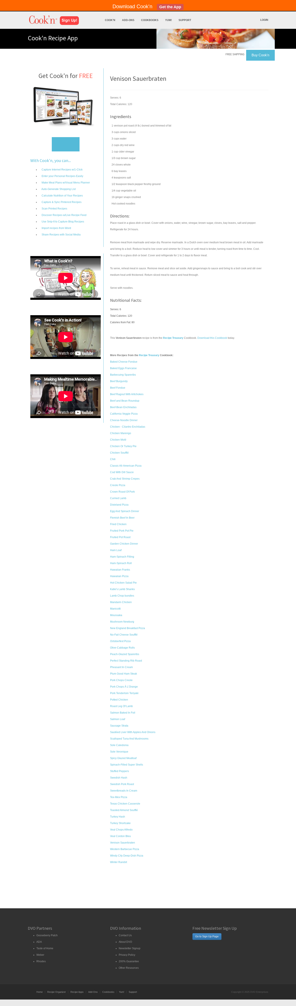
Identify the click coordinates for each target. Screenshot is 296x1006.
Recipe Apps (77, 992)
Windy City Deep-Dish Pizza (126, 855)
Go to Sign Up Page (207, 936)
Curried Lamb (118, 498)
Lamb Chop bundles (122, 595)
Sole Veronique (119, 751)
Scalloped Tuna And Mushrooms (129, 738)
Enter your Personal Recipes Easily (62, 176)
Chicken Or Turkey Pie (123, 446)
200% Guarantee (129, 961)
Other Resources (129, 967)
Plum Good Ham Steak (123, 673)
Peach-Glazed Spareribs (124, 654)
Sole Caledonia (119, 745)
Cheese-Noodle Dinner (124, 420)
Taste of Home (44, 948)
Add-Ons (128, 20)
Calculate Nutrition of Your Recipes (62, 195)
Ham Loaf (116, 550)
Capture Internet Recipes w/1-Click (62, 169)
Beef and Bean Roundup (124, 400)
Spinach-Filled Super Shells (126, 764)
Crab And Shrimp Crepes (125, 478)
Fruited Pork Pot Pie (121, 530)
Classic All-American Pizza (125, 465)
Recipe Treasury (149, 355)
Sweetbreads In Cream (123, 790)
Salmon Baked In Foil (122, 712)
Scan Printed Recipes (54, 208)
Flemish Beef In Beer (122, 517)
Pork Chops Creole (121, 680)
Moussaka (116, 615)
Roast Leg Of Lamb (121, 706)
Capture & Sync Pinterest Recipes (61, 202)
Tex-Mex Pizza (118, 797)
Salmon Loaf (117, 719)
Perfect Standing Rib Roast (126, 660)
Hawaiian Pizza (119, 576)
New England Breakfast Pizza (127, 628)
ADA (39, 941)
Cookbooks (149, 20)
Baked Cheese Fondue (123, 361)
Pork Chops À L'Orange (124, 686)
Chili (112, 459)
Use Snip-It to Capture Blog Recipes (62, 221)
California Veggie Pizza (124, 413)
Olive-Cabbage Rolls (122, 647)
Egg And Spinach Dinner (124, 511)
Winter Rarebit (118, 862)
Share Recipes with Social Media (61, 234)
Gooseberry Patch (47, 935)
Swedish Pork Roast (122, 784)
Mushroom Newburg (122, 621)
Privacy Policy (127, 954)
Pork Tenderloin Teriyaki (124, 693)
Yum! (168, 20)
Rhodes (41, 961)
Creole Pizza (117, 485)
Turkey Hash (117, 816)
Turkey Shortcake (120, 823)
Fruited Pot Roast (120, 537)
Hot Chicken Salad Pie (123, 582)
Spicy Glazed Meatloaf (123, 758)
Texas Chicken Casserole (125, 803)
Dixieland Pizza (119, 504)
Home (39, 992)
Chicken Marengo (120, 433)
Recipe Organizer (56, 992)
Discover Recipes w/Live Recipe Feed (63, 215)
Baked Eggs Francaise (123, 368)
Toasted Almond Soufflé (124, 810)
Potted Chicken (119, 699)
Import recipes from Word (56, 228)
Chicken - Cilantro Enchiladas (127, 426)
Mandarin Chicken (121, 602)
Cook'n (110, 20)
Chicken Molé (118, 439)
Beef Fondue (117, 387)
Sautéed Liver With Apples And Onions (132, 732)
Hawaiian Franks (120, 569)
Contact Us (125, 935)
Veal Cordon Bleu (120, 836)
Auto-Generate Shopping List (58, 189)
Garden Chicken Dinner (124, 543)
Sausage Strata (119, 725)
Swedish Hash (118, 777)
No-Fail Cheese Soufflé (124, 634)
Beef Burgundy (119, 381)
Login (264, 19)
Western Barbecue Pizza (124, 849)
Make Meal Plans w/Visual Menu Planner (65, 182)
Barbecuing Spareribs (123, 374)
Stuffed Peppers (119, 771)
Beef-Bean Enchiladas (123, 407)
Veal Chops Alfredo (121, 829)
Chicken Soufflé (119, 452)
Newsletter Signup (129, 948)
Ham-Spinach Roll (121, 563)
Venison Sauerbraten (122, 842)
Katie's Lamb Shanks (122, 589)
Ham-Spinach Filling (122, 556)
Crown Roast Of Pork (122, 491)
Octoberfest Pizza (120, 641)
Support (185, 20)
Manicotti (115, 608)
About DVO (125, 941)
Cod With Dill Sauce (122, 472)
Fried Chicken (118, 524)
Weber (40, 954)
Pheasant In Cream (121, 667)
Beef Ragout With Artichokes (126, 394)
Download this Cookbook (212, 337)
